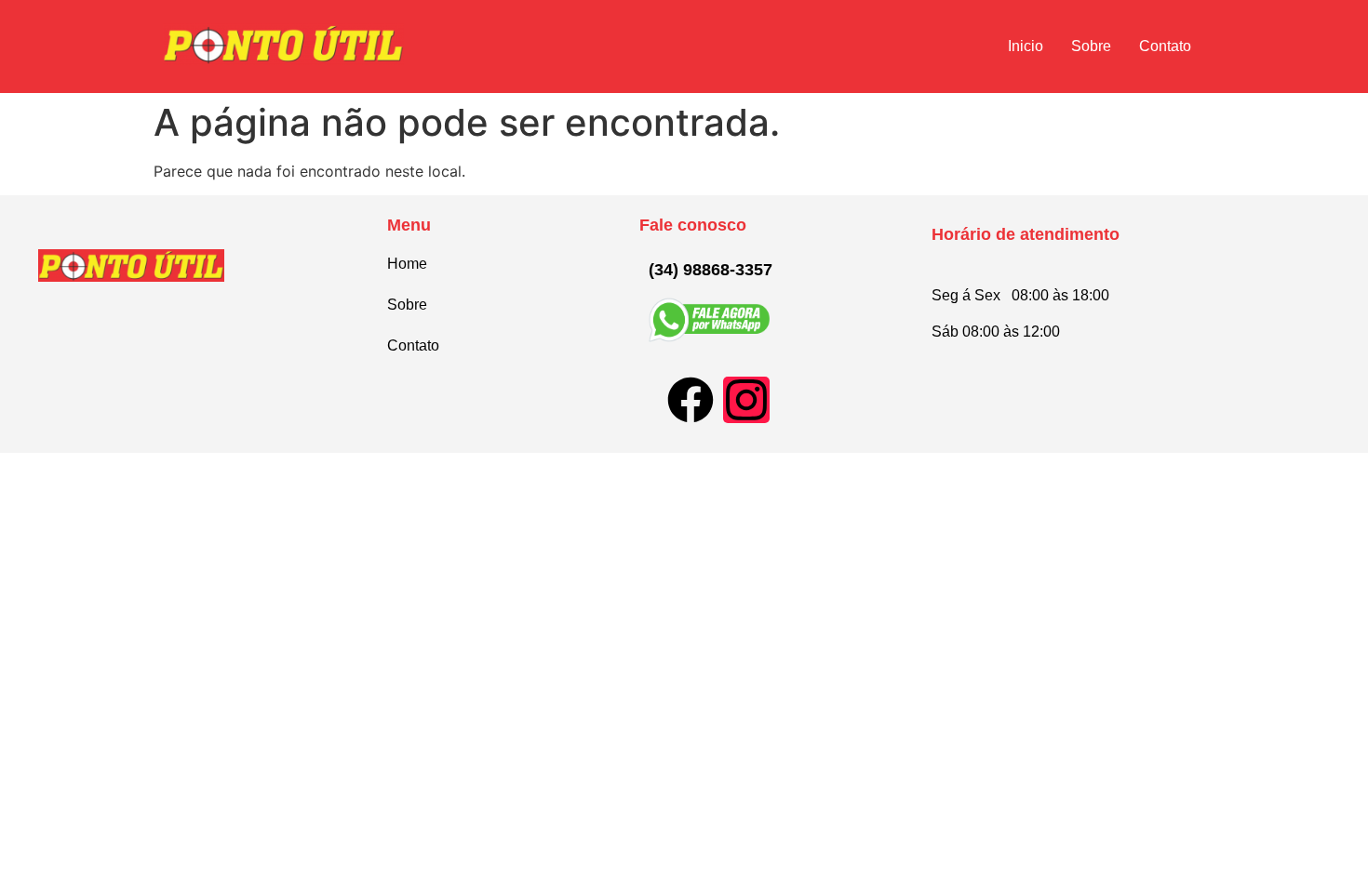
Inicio (1025, 46)
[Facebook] (690, 400)
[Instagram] (746, 400)
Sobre (1091, 46)
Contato (1165, 46)
